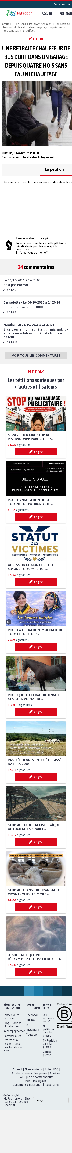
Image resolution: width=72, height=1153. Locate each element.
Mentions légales (35, 1080)
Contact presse (48, 1053)
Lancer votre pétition (11, 1016)
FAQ (55, 1069)
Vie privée (40, 1073)
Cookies (55, 1073)
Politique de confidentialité (36, 1077)
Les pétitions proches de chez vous (13, 1047)
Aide (48, 1069)
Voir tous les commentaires (36, 355)
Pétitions (20, 24)
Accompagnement (14, 1031)
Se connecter (62, 4)
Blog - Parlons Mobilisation (12, 1024)
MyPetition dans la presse (50, 1043)
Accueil (47, 13)
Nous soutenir (33, 1069)
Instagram (32, 1029)
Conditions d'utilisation (27, 1084)
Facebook (32, 1014)
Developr (9, 1104)
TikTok (30, 1019)
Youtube (31, 1034)
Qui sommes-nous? (48, 1018)
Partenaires (52, 1084)
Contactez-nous (22, 1073)
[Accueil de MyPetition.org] (19, 14)
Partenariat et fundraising (12, 1037)
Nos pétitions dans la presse (48, 1031)
